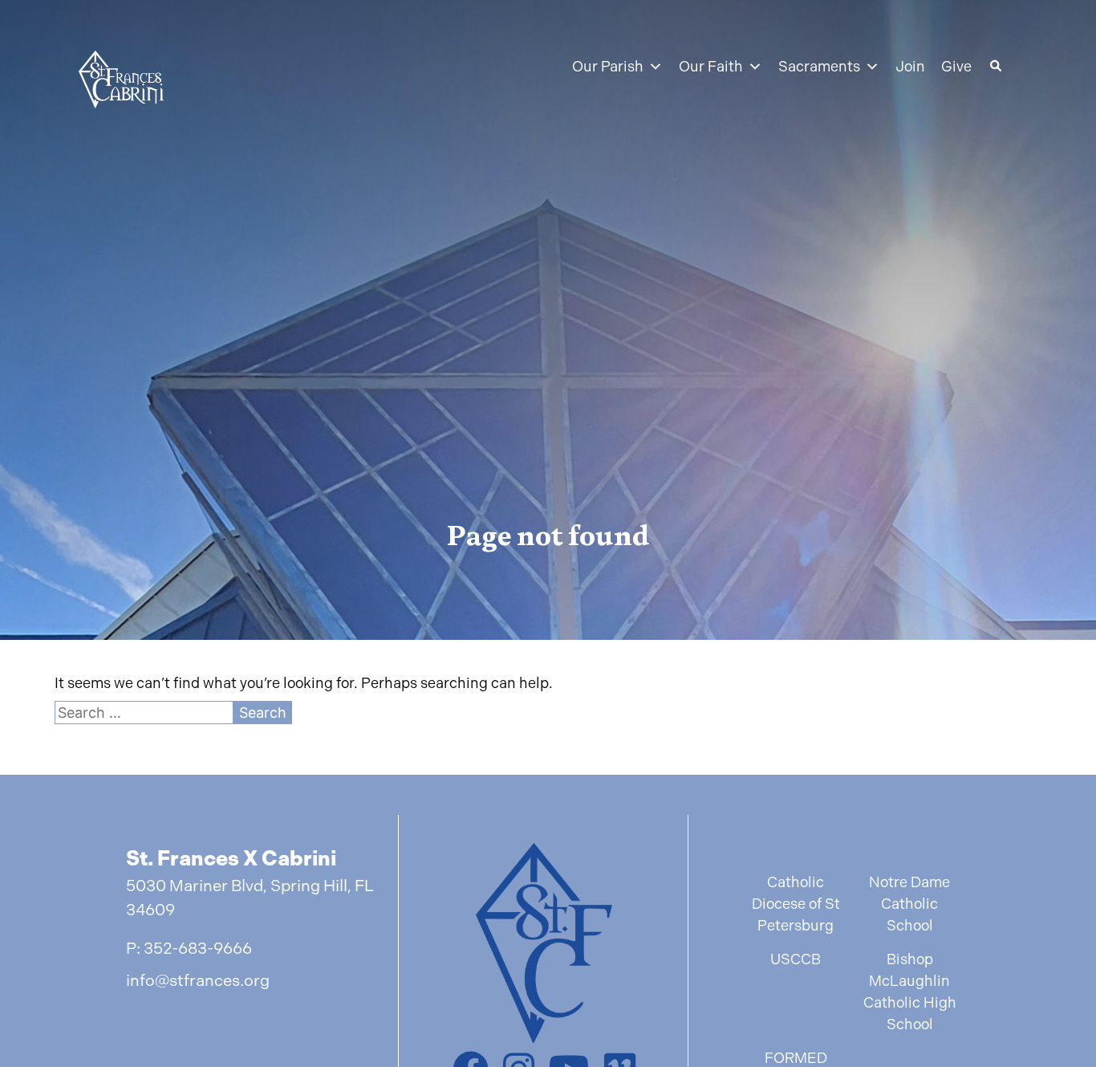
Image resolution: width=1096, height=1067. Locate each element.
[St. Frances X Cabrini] (121, 82)
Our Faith (711, 66)
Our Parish (607, 66)
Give (956, 66)
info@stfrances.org (198, 980)
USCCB (795, 959)
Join (910, 66)
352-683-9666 (198, 948)
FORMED (796, 1057)
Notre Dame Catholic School (909, 904)
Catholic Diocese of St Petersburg (796, 904)
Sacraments (819, 66)
